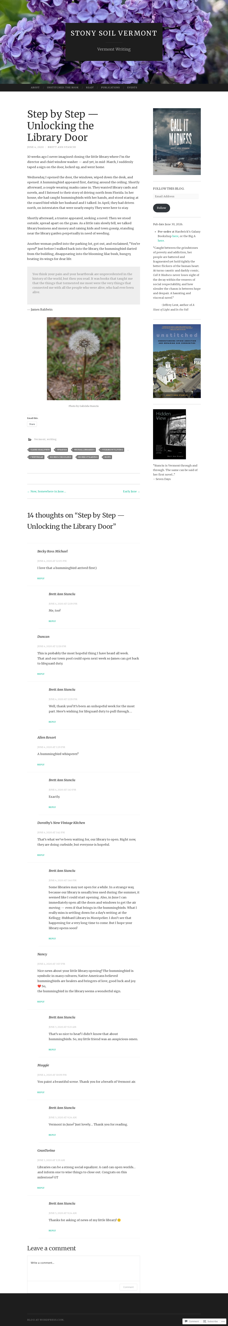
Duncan (43, 636)
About (35, 87)
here (175, 236)
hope (107, 457)
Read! (89, 87)
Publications (110, 87)
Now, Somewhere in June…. (46, 491)
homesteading (88, 457)
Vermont (40, 439)
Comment (128, 1287)
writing (52, 439)
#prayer (62, 449)
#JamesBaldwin (40, 449)
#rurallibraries (84, 449)
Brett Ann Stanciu (62, 147)
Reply (41, 578)
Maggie (43, 1065)
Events (132, 87)
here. (161, 240)
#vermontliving (112, 449)
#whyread (36, 457)
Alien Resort (46, 737)
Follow (161, 208)
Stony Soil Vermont (114, 33)
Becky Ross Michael (52, 551)
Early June (131, 491)
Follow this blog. (168, 189)
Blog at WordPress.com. (45, 1319)
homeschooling (60, 457)
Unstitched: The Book (63, 87)
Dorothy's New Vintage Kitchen (61, 823)
